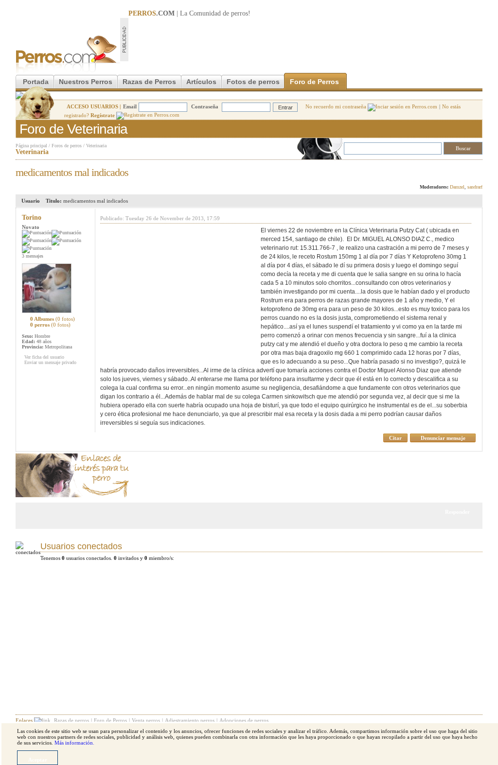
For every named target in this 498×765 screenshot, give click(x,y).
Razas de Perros (149, 82)
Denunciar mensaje (443, 438)
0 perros (50, 325)
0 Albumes (52, 319)
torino (31, 217)
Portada (36, 82)
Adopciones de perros (243, 720)
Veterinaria (96, 145)
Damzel (457, 187)
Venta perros (146, 720)
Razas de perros (71, 720)
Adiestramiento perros (189, 720)
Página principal (31, 145)
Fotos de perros (253, 82)
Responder (462, 170)
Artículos (201, 82)
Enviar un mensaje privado (50, 362)
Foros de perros (67, 145)
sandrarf (474, 187)
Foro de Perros (314, 82)
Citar (395, 438)
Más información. (74, 743)
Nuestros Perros (85, 82)
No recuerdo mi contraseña (336, 106)
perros (239, 13)
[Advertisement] (305, 39)
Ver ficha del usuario (44, 357)
